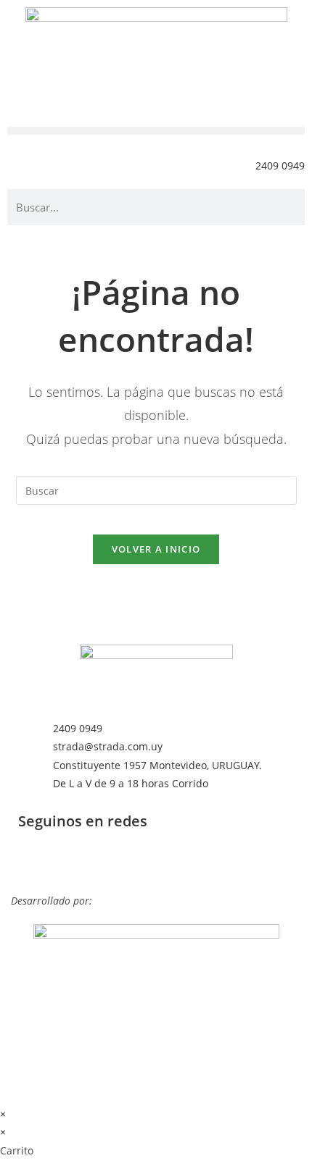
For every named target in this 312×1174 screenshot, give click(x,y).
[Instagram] (115, 861)
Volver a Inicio (156, 548)
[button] (156, 131)
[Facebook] (75, 861)
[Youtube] (154, 861)
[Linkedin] (36, 861)
